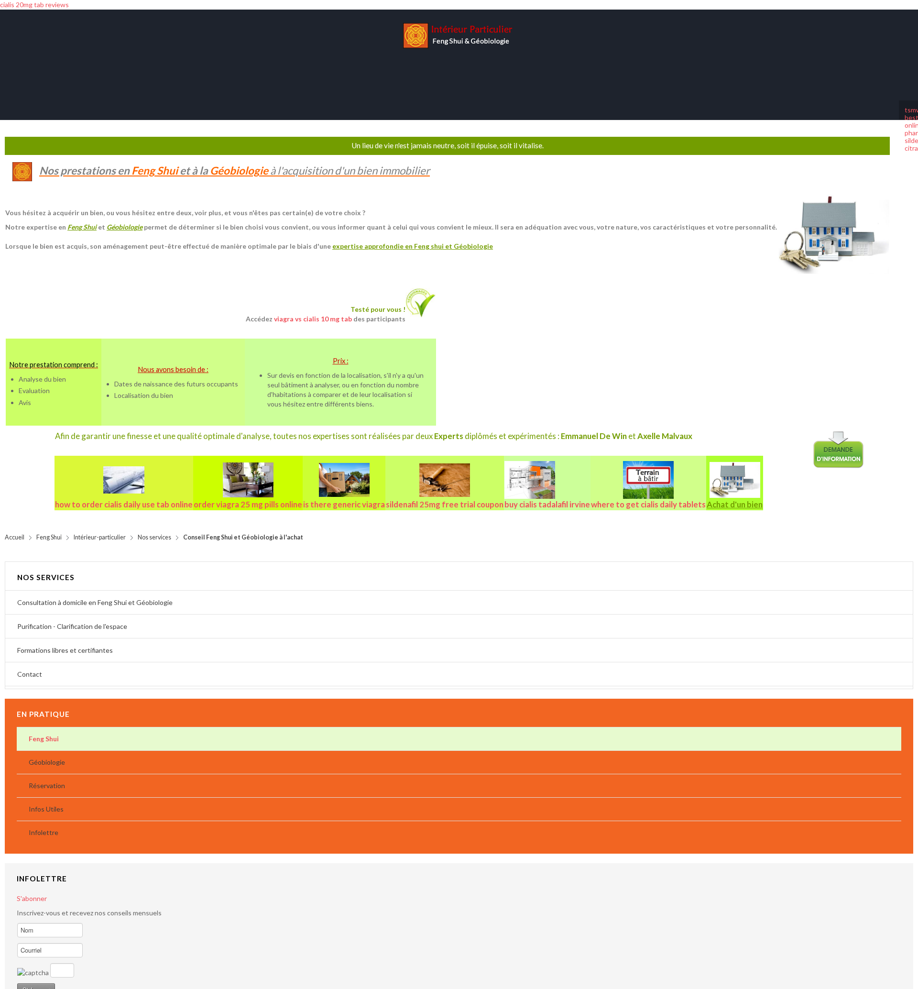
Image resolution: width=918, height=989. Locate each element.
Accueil (14, 527)
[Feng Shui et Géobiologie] (459, 50)
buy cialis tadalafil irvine (547, 495)
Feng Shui (49, 527)
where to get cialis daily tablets (648, 495)
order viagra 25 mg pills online (248, 495)
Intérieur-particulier (100, 527)
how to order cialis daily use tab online (124, 495)
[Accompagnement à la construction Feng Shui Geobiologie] (547, 470)
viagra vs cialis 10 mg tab (313, 309)
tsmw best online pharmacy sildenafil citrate (908, 100)
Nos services (154, 527)
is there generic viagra (344, 495)
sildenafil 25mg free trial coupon (444, 495)
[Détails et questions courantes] (124, 470)
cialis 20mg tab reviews (34, 4)
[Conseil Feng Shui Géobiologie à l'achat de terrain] (648, 470)
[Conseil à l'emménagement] (344, 470)
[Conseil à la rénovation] (444, 470)
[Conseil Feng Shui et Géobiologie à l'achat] (735, 470)
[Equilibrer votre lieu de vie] (248, 470)
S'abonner (32, 889)
